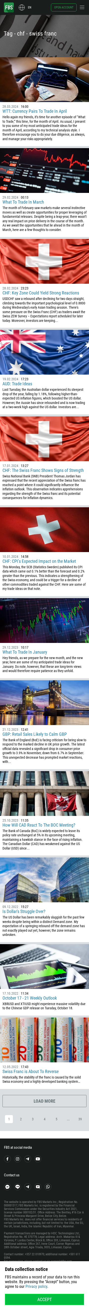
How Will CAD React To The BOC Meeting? (38, 825)
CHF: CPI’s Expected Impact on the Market (39, 561)
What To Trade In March (23, 202)
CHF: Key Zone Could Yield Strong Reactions (40, 292)
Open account (63, 7)
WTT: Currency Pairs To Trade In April (34, 111)
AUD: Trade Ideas (17, 383)
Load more (44, 1101)
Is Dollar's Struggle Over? (23, 911)
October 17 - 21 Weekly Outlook (29, 998)
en (29, 7)
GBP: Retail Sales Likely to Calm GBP (34, 734)
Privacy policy (36, 1286)
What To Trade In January (24, 652)
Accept (44, 1299)
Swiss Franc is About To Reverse (30, 1071)
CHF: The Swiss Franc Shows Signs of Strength (43, 470)
